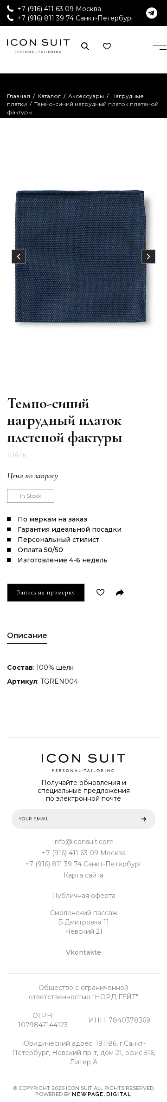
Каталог (49, 95)
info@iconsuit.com (83, 842)
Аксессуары (86, 95)
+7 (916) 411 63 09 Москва (59, 9)
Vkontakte (83, 952)
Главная (18, 95)
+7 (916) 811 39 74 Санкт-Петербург (75, 18)
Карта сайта (83, 875)
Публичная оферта (84, 895)
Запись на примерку (46, 592)
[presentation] (19, 257)
